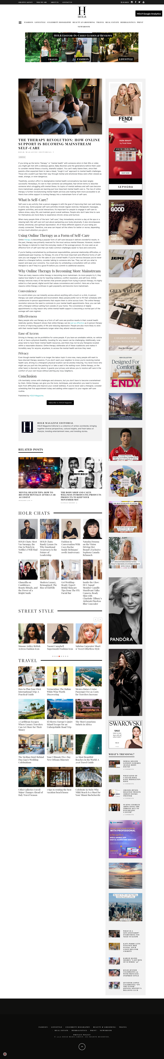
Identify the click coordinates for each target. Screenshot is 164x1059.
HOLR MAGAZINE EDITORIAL (35, 152)
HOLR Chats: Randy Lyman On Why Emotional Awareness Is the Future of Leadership (48, 548)
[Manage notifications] (5, 1054)
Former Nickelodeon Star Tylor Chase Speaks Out (39, 493)
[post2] (125, 839)
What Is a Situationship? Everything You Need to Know (131, 934)
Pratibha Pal (24, 498)
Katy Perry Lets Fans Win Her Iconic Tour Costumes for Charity (131, 947)
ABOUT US (54, 2)
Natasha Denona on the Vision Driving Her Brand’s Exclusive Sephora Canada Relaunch (92, 548)
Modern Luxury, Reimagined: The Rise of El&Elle (48, 585)
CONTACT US (67, 2)
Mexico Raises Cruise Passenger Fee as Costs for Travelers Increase (87, 694)
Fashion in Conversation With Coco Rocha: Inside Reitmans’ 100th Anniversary (70, 547)
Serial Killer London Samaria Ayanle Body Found (132, 764)
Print (140, 22)
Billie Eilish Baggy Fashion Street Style (60, 647)
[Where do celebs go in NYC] (125, 907)
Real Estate (112, 22)
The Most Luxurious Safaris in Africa (86, 725)
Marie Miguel (66, 500)
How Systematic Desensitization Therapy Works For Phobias (81, 494)
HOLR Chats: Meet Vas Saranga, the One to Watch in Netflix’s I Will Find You (27, 547)
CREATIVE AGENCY (25, 2)
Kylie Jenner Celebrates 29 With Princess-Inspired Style (131, 973)
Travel (100, 22)
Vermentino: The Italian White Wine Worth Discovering (59, 694)
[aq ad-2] (125, 875)
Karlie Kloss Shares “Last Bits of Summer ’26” (132, 960)
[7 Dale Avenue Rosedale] (125, 406)
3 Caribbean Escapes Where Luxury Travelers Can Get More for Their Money (30, 728)
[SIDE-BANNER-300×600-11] (125, 682)
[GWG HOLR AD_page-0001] (125, 317)
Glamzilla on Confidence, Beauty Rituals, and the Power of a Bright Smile (28, 587)
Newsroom (84, 26)
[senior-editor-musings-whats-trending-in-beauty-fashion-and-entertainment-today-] (125, 481)
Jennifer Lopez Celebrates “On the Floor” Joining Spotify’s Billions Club (132, 986)
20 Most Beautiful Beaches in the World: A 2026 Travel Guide (87, 762)
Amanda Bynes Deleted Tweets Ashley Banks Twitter (132, 793)
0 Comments (128, 769)
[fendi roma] (125, 102)
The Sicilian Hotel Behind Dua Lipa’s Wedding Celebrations (31, 762)
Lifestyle (40, 22)
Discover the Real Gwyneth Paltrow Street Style (87, 649)
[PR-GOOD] (125, 222)
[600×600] (125, 372)
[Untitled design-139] (125, 611)
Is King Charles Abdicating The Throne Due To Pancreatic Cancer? (131, 808)
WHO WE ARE (42, 2)
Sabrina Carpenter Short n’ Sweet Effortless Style (30, 647)
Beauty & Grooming (84, 22)
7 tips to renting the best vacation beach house (59, 793)
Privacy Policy (82, 1035)
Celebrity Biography (59, 22)
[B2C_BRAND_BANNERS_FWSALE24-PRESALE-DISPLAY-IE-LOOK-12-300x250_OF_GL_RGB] (125, 734)
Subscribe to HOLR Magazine (60, 402)
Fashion (28, 22)
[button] (100, 619)
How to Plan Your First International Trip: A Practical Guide (29, 694)
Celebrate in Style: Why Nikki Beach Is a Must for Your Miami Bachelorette (88, 795)
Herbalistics (128, 22)
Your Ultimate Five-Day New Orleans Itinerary (59, 761)
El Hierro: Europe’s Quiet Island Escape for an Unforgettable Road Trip (59, 727)
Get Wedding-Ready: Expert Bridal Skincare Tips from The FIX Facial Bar (70, 587)
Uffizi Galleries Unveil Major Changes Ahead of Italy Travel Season (30, 795)
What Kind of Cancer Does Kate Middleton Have (132, 778)
